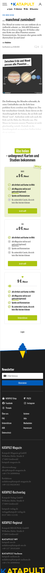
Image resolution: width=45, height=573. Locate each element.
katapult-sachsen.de (11, 556)
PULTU (29, 398)
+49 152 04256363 (11, 484)
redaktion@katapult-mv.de (14, 545)
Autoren (26, 413)
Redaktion (8, 42)
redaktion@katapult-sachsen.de (16, 559)
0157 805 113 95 (10, 515)
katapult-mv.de (8, 542)
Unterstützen (7, 423)
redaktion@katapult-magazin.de (16, 481)
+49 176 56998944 (11, 473)
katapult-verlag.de (10, 508)
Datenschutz (6, 432)
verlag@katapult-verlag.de (13, 512)
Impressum (28, 428)
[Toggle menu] (4, 4)
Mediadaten (28, 423)
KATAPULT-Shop (11, 398)
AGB (3, 428)
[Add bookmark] (42, 47)
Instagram (31, 403)
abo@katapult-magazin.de (14, 470)
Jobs (25, 418)
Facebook (9, 403)
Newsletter (8, 369)
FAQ (3, 418)
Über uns (5, 413)
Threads (9, 408)
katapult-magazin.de (11, 462)
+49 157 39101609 (11, 548)
